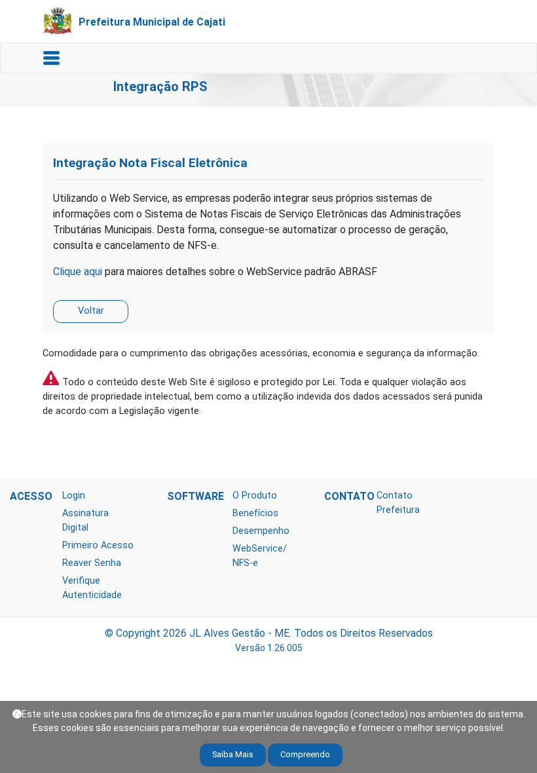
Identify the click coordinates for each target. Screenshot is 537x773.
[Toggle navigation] (51, 58)
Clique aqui (77, 271)
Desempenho (260, 531)
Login (73, 495)
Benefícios (255, 513)
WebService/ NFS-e (259, 556)
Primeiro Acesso (98, 545)
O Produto (254, 495)
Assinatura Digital (85, 520)
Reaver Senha (91, 563)
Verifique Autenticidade (92, 588)
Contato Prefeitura (398, 503)
